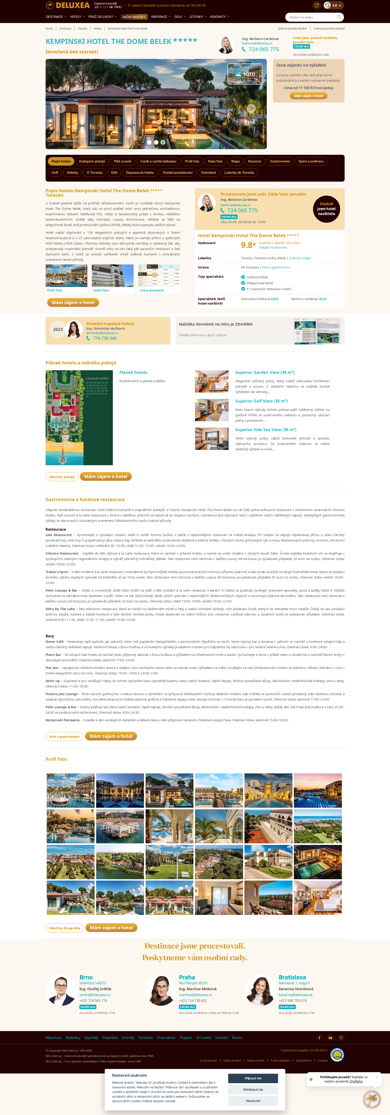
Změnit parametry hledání (329, 28)
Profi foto (55, 290)
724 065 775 (264, 49)
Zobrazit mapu (300, 258)
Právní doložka (280, 1060)
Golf (178, 16)
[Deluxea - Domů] (68, 5)
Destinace (54, 16)
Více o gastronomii (276, 267)
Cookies (323, 1060)
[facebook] (319, 1037)
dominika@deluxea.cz (102, 333)
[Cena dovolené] (159, 275)
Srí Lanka (203, 1037)
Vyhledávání (303, 1060)
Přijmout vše (253, 1078)
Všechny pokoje (62, 476)
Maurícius (54, 1037)
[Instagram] (317, 5)
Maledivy (73, 1037)
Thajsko (186, 1037)
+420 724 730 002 (193, 1000)
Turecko (221, 1037)
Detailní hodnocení (273, 247)
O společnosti (208, 1060)
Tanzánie (145, 1037)
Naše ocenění (232, 1060)
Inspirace (159, 16)
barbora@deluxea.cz (257, 43)
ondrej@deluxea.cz (94, 994)
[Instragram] (341, 1037)
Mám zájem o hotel (308, 96)
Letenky (196, 16)
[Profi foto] (67, 275)
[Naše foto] (113, 275)
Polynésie (110, 1037)
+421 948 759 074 (292, 1000)
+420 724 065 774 (93, 1000)
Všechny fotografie (64, 928)
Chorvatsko (166, 1037)
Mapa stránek (256, 1060)
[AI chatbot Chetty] (371, 1099)
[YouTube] (330, 1037)
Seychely (91, 1037)
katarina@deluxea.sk (296, 994)
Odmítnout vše (253, 1089)
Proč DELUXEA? (100, 16)
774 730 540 (105, 338)
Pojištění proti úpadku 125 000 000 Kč (304, 1050)
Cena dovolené (152, 290)
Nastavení (253, 1101)
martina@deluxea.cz (195, 994)
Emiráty (128, 1037)
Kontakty (218, 16)
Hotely (75, 16)
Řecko (237, 1037)
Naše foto (101, 290)
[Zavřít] (377, 1077)
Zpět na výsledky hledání (292, 28)
